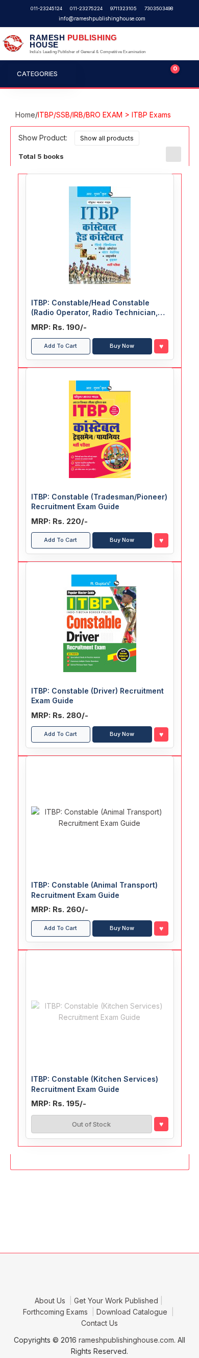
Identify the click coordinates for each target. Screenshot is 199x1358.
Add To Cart (60, 345)
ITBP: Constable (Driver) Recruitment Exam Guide (97, 695)
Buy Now (122, 345)
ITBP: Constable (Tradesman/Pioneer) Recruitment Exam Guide (99, 501)
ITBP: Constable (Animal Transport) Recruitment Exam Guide (94, 889)
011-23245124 (46, 8)
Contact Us (99, 1323)
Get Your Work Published (116, 1300)
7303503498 (158, 8)
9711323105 (123, 8)
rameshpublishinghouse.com (126, 1340)
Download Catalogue (132, 1311)
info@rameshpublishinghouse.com (102, 18)
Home (25, 114)
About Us (51, 1300)
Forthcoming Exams (56, 1311)
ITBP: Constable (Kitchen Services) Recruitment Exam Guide (94, 1084)
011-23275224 (86, 8)
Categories (37, 73)
